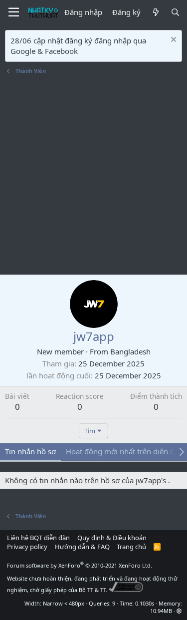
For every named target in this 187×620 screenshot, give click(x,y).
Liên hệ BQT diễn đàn (38, 537)
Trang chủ (131, 546)
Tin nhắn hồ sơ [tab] (30, 451)
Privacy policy (27, 546)
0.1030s (144, 603)
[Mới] (155, 12)
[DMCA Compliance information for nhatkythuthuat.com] (126, 590)
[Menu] (13, 12)
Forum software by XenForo (79, 565)
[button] (179, 611)
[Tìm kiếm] (175, 12)
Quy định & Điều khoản (112, 537)
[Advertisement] (93, 176)
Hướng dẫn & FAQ (82, 546)
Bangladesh (130, 351)
